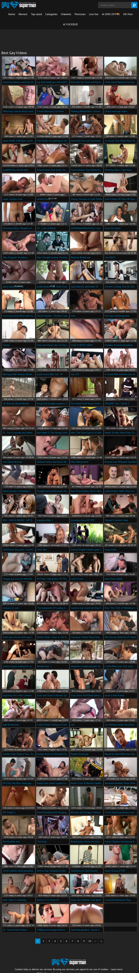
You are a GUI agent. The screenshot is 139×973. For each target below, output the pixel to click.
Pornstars (80, 14)
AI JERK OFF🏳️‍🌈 (111, 14)
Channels (66, 14)
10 (89, 941)
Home (11, 14)
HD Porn (128, 14)
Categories (51, 14)
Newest (22, 14)
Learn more (117, 969)
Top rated (36, 14)
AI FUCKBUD (70, 24)
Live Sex (93, 14)
